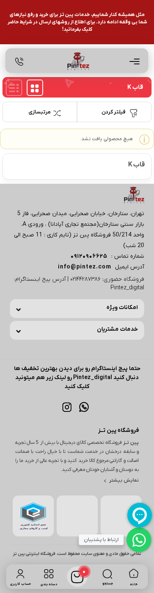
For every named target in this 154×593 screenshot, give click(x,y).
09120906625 (89, 256)
